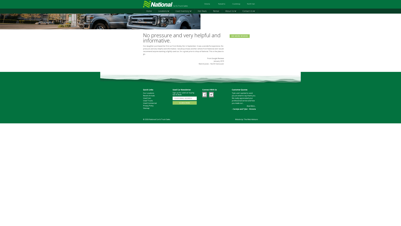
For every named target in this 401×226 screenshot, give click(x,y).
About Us (229, 11)
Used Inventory (182, 11)
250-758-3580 (221, 6)
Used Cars (147, 98)
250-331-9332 (236, 6)
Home (149, 11)
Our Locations (148, 93)
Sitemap (146, 108)
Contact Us (247, 11)
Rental (216, 11)
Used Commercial (150, 103)
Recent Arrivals (149, 95)
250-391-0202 (207, 6)
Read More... (251, 106)
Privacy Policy (148, 106)
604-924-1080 (251, 6)
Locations (162, 11)
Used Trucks (148, 101)
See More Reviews (239, 36)
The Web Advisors (251, 119)
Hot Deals (202, 11)
